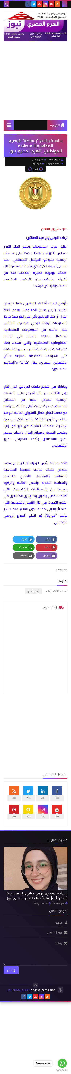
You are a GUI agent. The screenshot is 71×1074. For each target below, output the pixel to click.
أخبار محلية (37, 163)
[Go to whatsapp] (62, 1063)
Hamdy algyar (58, 903)
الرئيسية (55, 125)
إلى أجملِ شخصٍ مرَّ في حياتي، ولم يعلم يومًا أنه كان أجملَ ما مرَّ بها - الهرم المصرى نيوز (36, 895)
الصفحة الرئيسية (54, 163)
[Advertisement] (35, 80)
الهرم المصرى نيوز (18, 990)
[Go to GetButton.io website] (62, 1070)
